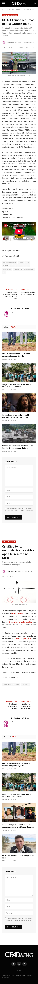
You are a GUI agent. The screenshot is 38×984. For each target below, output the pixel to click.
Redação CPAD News (14, 42)
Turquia (20, 614)
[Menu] (3, 3)
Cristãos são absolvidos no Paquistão (12, 706)
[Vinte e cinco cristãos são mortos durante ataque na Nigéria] (19, 341)
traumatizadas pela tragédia (20, 622)
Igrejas (16, 269)
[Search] (35, 3)
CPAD (27, 262)
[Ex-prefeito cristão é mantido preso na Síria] (19, 843)
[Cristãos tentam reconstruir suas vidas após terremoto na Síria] (19, 591)
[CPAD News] (19, 3)
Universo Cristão (9, 541)
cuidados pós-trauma (23, 639)
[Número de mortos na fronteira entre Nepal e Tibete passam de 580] (19, 433)
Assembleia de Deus (10, 15)
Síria (13, 614)
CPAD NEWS (7, 266)
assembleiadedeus (9, 262)
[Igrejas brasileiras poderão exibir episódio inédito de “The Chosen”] (19, 402)
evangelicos (7, 269)
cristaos (17, 266)
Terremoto (25, 684)
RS (4, 272)
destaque (25, 266)
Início (3, 9)
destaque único (8, 684)
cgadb (21, 262)
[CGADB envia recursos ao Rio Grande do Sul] (19, 63)
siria (17, 684)
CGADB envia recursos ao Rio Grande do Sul (26, 706)
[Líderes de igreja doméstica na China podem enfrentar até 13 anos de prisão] (19, 812)
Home (19, 970)
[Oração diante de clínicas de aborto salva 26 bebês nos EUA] (19, 372)
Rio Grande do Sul (27, 269)
